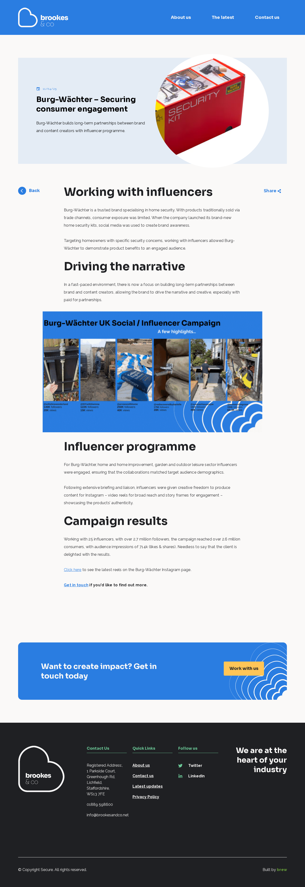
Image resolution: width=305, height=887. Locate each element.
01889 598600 (100, 804)
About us (181, 17)
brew (282, 869)
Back (34, 190)
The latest (223, 17)
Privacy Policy (145, 797)
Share (270, 190)
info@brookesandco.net (107, 815)
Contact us (267, 17)
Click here (72, 569)
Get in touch (76, 585)
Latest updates (147, 786)
